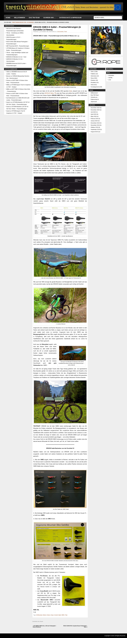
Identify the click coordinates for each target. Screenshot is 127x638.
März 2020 (94, 116)
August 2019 (94, 131)
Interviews (93, 76)
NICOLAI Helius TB (50, 93)
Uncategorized (95, 87)
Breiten (44, 615)
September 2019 (95, 129)
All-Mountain (39, 615)
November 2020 (95, 110)
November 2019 (95, 125)
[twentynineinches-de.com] (40, 10)
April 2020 (93, 114)
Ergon (52, 615)
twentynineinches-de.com (19, 22)
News (92, 78)
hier (71, 91)
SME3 (63, 615)
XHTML (110, 77)
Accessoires (30, 22)
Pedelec (93, 80)
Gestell (56, 615)
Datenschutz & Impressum (70, 17)
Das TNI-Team (34, 17)
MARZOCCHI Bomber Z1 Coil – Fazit (16, 57)
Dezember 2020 (95, 107)
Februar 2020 (94, 118)
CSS (109, 80)
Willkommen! (19, 17)
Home (8, 17)
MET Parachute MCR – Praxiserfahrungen (17, 46)
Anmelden (111, 75)
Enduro (48, 615)
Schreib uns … (49, 17)
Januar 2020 (94, 121)
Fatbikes (93, 73)
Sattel (59, 615)
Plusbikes (93, 82)
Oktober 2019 (94, 127)
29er (92, 71)
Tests (65, 31)
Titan (66, 615)
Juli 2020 (93, 112)
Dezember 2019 (95, 123)
